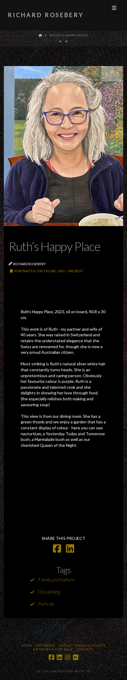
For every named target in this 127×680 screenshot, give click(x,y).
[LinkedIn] (59, 657)
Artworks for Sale (53, 649)
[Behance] (75, 657)
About (65, 645)
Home (27, 645)
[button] (114, 8)
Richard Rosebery (46, 15)
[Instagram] (67, 657)
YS (88, 671)
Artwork (45, 645)
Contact (85, 649)
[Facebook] (51, 657)
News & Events (90, 645)
